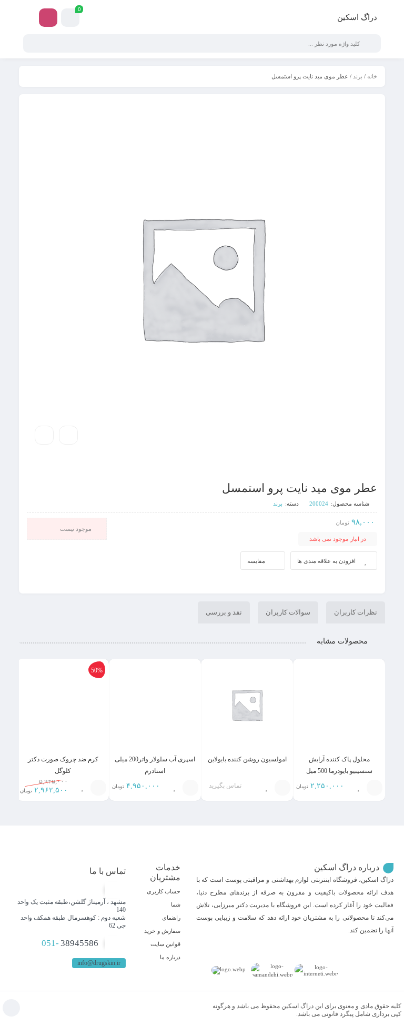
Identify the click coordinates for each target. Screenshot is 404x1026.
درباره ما (170, 957)
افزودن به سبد (282, 788)
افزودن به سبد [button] (374, 788)
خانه (372, 76)
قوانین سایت (165, 944)
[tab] (355, 612)
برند (357, 76)
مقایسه (256, 561)
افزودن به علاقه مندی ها (326, 561)
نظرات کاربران (355, 612)
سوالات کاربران (288, 612)
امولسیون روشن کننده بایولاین (247, 759)
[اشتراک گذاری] (68, 435)
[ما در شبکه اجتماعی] (48, 17)
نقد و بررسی (224, 612)
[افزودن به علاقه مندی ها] (359, 788)
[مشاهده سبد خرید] (70, 19)
